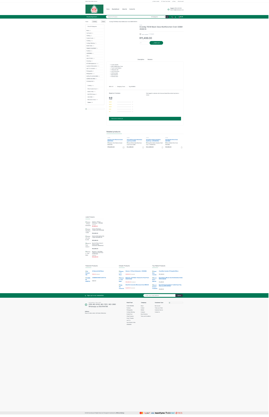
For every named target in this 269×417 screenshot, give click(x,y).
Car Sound (90, 33)
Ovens (103, 21)
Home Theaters (130, 318)
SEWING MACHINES (92, 78)
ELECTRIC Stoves (92, 94)
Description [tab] (141, 59)
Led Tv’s (129, 320)
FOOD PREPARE (130, 305)
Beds (89, 30)
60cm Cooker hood (93, 88)
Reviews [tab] (150, 59)
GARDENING (90, 53)
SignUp (179, 295)
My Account (181, 1)
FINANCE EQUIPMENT (92, 48)
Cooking (94, 21)
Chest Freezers (130, 316)
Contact (142, 308)
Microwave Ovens (93, 99)
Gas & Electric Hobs (131, 322)
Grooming (90, 61)
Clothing (89, 35)
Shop (174, 1)
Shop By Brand (115, 9)
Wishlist (142, 310)
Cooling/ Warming (91, 43)
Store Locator (156, 1)
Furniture (89, 50)
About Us (124, 9)
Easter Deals (90, 45)
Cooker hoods (91, 38)
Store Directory (144, 314)
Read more (123, 147)
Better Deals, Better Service (91, 1)
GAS (88, 55)
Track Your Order (166, 1)
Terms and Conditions (146, 316)
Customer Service (159, 310)
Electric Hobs (91, 91)
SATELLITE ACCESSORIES (93, 76)
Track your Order (159, 308)
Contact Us (132, 9)
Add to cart (157, 42)
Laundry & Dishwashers (93, 66)
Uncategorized (91, 81)
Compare (143, 312)
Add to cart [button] (143, 147)
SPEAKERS (129, 324)
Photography (90, 71)
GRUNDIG (133, 86)
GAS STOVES (91, 58)
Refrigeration (91, 73)
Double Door (129, 314)
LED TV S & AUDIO (92, 68)
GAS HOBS (91, 97)
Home (107, 9)
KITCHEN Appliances (92, 63)
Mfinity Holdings (120, 412)
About (142, 305)
